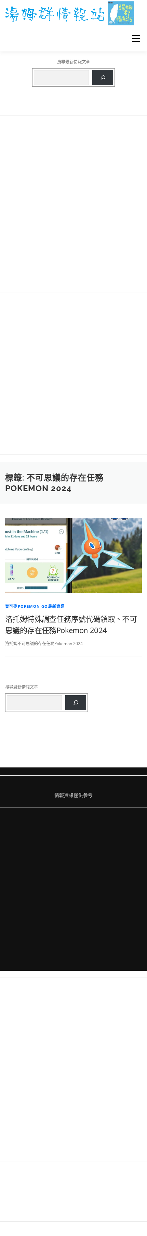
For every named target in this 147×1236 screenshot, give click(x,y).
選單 (134, 38)
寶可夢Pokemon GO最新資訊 (35, 606)
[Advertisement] (73, 204)
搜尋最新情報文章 (73, 62)
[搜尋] (102, 77)
